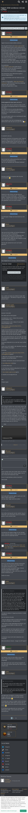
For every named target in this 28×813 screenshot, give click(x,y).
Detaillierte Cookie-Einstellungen (9, 810)
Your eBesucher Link (7, 363)
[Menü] (26, 1)
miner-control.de (16, 792)
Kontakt (2, 795)
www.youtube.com (21, 264)
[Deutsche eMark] (2, 1)
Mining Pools (4, 789)
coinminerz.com (4, 792)
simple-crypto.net (18, 46)
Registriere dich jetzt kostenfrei (12, 18)
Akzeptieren (23, 810)
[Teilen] (26, 28)
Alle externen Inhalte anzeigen (14, 272)
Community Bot (8, 780)
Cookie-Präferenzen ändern (8, 28)
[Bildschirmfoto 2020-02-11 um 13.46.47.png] (14, 463)
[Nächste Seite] (16, 718)
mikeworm (15, 444)
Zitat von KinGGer (9, 681)
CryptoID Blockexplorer (17, 790)
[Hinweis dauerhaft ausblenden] (25, 15)
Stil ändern (24, 789)
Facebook (7, 779)
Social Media (7, 782)
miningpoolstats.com (6, 790)
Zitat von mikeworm (9, 591)
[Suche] (19, 1)
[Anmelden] (22, 2)
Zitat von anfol (8, 397)
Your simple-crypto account (9, 372)
